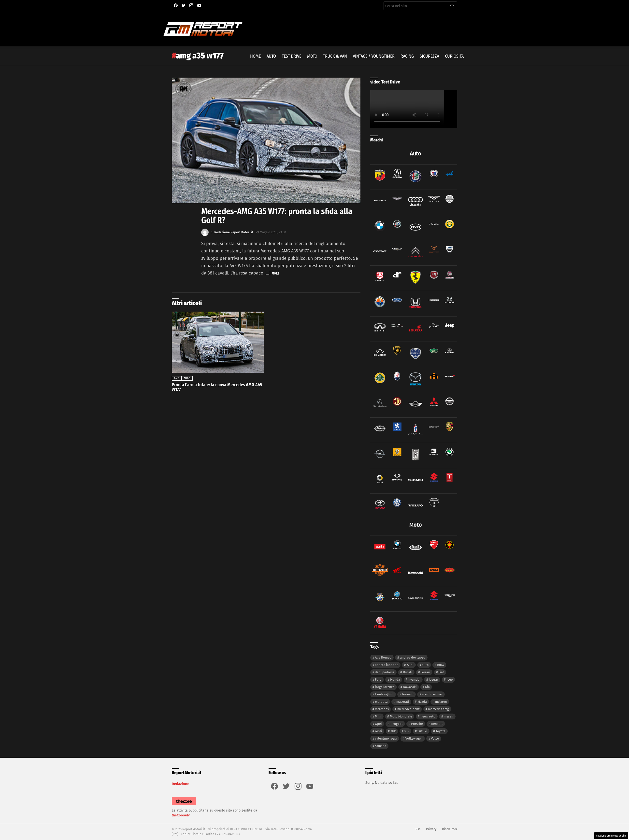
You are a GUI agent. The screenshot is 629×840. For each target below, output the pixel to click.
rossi (378, 731)
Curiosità (454, 56)
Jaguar (433, 679)
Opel (378, 724)
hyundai (414, 679)
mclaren (441, 701)
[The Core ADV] (184, 805)
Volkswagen (414, 738)
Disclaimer (449, 829)
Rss (417, 829)
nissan (448, 716)
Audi (410, 665)
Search (452, 6)
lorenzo (408, 694)
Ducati (407, 672)
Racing (407, 56)
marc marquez (432, 694)
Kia (427, 687)
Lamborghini (384, 694)
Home (255, 56)
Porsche (417, 724)
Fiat (441, 672)
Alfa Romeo (383, 657)
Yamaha (380, 746)
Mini (378, 716)
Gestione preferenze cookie (611, 835)
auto (425, 665)
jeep (449, 679)
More (275, 273)
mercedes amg (438, 709)
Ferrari (425, 672)
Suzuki (422, 731)
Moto (312, 56)
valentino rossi (386, 738)
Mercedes (382, 709)
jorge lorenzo (385, 687)
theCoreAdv (181, 815)
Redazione (180, 784)
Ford (378, 679)
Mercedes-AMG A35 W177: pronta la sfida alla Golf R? (276, 215)
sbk (393, 731)
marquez (381, 701)
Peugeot (396, 724)
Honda (395, 679)
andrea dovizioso (412, 657)
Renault (437, 724)
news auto (427, 716)
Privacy (431, 829)
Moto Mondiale (401, 716)
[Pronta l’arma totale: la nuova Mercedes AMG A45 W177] (218, 342)
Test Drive (291, 56)
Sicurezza (429, 56)
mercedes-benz (408, 709)
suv (406, 731)
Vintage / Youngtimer (374, 56)
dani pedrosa (384, 672)
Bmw (440, 665)
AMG (176, 378)
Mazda (422, 701)
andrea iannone (386, 665)
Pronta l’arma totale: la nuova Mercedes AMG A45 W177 (217, 387)
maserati (402, 701)
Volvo (435, 738)
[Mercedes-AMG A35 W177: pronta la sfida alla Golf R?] (266, 140)
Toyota (440, 731)
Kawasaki (410, 687)
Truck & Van (335, 56)
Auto (271, 56)
